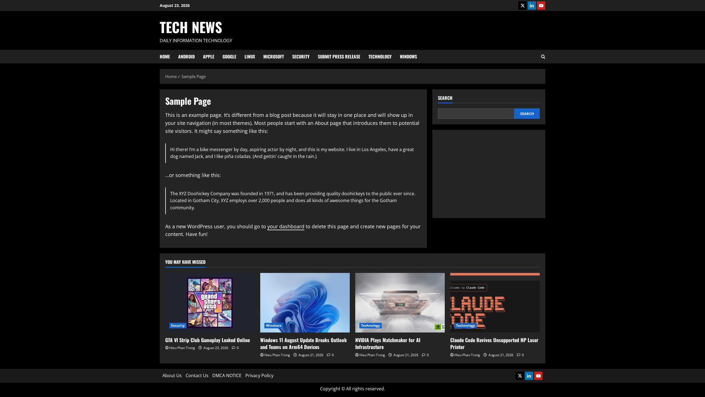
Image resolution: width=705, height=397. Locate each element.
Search (445, 98)
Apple (208, 56)
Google (229, 56)
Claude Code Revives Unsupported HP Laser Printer (494, 343)
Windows (408, 56)
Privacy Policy (259, 375)
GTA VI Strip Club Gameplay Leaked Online (207, 340)
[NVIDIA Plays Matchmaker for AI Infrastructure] (400, 303)
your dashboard (285, 226)
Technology (380, 56)
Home (165, 56)
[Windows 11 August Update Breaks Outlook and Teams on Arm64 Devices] (305, 303)
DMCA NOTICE (227, 375)
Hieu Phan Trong (182, 347)
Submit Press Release (339, 56)
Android (186, 56)
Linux (250, 56)
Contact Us (197, 375)
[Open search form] (543, 56)
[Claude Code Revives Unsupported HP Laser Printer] (495, 303)
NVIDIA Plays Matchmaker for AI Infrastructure (387, 343)
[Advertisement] (489, 174)
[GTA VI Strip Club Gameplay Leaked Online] (210, 303)
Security (301, 56)
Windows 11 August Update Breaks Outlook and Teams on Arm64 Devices (303, 343)
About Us (172, 375)
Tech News (191, 27)
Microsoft (273, 56)
